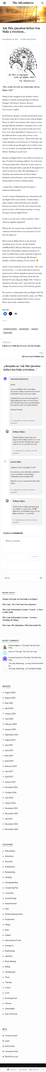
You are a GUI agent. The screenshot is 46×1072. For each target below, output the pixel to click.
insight (35, 329)
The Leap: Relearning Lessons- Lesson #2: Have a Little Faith (22, 610)
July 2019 (9, 745)
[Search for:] (23, 578)
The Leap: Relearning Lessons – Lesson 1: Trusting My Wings (19, 618)
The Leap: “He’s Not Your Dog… (26, 651)
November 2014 (11, 829)
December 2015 (11, 808)
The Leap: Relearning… (17, 663)
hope (7, 930)
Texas (7, 977)
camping (8, 877)
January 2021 (10, 713)
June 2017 (9, 771)
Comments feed (11, 1051)
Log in (7, 1041)
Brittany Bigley (29, 39)
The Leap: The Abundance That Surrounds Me (21, 625)
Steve (11, 651)
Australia (8, 861)
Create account (11, 1035)
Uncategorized (11, 998)
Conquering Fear (11, 888)
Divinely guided (10, 329)
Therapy (8, 982)
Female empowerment (14, 914)
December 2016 (11, 787)
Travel (7, 987)
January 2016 (10, 803)
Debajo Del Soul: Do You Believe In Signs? (20, 599)
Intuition (8, 332)
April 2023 (9, 708)
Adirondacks (10, 851)
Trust (7, 993)
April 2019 (9, 761)
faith (7, 909)
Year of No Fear (11, 1014)
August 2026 (10, 692)
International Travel (13, 940)
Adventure (9, 856)
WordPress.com (11, 1056)
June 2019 (9, 750)
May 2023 (9, 703)
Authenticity (10, 867)
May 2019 (9, 755)
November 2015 (11, 813)
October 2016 (10, 792)
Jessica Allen (16, 462)
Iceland (8, 935)
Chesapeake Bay (11, 882)
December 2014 (11, 824)
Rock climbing (10, 961)
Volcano (8, 1003)
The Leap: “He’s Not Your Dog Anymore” (19, 604)
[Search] (40, 3)
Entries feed (10, 1046)
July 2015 (9, 819)
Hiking (7, 924)
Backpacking (10, 872)
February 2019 (11, 766)
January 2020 (10, 729)
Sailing (7, 966)
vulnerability (10, 1008)
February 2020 (11, 724)
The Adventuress (23, 2)
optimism (8, 956)
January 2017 (10, 782)
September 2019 (11, 734)
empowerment (11, 903)
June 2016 (9, 798)
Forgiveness (10, 919)
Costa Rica (9, 893)
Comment (35, 556)
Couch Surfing (10, 898)
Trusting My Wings (34, 668)
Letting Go (9, 945)
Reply (15, 423)
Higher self (24, 329)
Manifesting (10, 951)
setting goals (10, 972)
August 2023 (10, 698)
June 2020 (9, 719)
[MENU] (4, 3)
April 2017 (9, 777)
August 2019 (10, 740)
